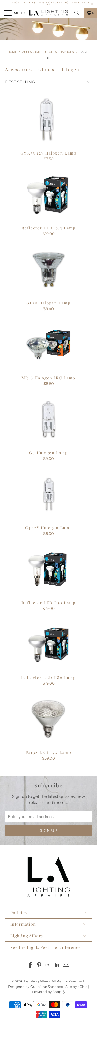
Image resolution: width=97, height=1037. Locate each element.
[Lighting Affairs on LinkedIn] (57, 965)
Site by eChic (76, 986)
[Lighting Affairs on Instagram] (48, 965)
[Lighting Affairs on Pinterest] (39, 965)
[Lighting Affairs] (48, 13)
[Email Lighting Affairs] (66, 965)
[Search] (78, 13)
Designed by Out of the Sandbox (35, 986)
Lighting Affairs (37, 981)
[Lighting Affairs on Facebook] (30, 965)
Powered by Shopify (48, 992)
